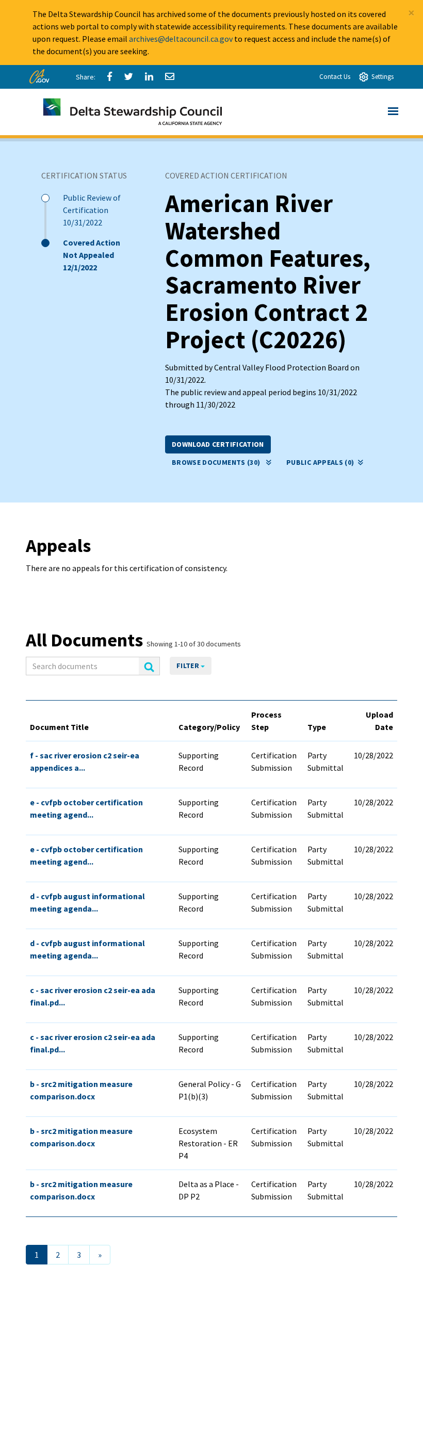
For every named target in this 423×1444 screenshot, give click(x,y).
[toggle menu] (393, 111)
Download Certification (218, 444)
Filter (188, 665)
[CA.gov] (41, 79)
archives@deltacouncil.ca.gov (181, 39)
